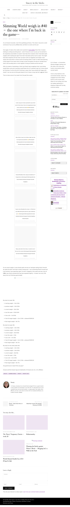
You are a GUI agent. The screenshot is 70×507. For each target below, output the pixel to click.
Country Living (16, 9)
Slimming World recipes (55, 139)
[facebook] (59, 32)
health (5, 373)
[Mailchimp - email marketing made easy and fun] (56, 107)
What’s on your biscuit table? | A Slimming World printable (58, 147)
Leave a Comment (25, 39)
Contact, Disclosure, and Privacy (39, 12)
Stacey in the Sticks (35, 3)
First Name (54, 99)
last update (32, 50)
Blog (4, 22)
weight (19, 373)
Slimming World (12, 373)
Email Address (54, 94)
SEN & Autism (44, 9)
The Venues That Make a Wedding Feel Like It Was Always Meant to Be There (58, 129)
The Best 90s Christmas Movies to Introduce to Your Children (59, 118)
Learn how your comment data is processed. (34, 492)
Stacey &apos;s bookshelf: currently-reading (59, 181)
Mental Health (34, 9)
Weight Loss (63, 139)
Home (8, 9)
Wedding (56, 125)
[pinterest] (52, 35)
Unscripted (56, 202)
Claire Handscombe (56, 203)
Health (54, 138)
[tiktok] (61, 32)
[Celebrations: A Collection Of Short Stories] (52, 185)
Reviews (60, 9)
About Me (24, 12)
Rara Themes (13, 501)
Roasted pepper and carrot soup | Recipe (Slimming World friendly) (58, 153)
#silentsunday (30, 434)
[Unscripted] (52, 202)
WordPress (24, 501)
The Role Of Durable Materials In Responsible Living (58, 123)
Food (52, 138)
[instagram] (54, 32)
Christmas (53, 115)
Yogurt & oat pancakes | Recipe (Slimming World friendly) (58, 141)
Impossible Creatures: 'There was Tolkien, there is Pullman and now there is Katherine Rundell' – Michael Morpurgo (58, 194)
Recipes (53, 9)
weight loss (26, 373)
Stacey (5, 38)
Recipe (58, 138)
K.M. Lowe (53, 188)
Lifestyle (57, 115)
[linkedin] (52, 32)
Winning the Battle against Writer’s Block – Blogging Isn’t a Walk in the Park (37, 448)
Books (25, 9)
